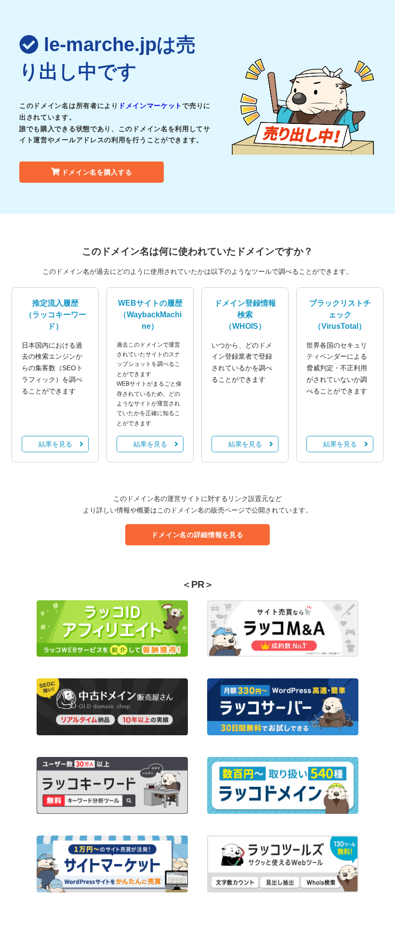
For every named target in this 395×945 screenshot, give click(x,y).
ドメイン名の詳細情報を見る (197, 535)
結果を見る (55, 444)
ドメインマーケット (150, 105)
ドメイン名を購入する (97, 172)
